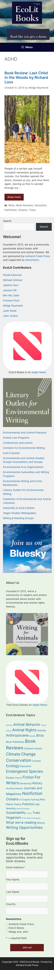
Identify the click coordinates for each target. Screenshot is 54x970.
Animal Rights (24, 730)
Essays (10, 777)
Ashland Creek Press (37, 256)
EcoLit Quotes (11, 453)
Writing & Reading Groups (18, 518)
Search (7, 220)
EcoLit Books (16, 927)
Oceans (22, 209)
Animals (41, 730)
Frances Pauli (11, 300)
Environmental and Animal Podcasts (24, 432)
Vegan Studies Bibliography (19, 513)
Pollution (28, 804)
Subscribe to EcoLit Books (18, 507)
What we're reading (21, 822)
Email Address (15, 867)
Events (18, 778)
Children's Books (33, 748)
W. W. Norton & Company (31, 818)
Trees (32, 209)
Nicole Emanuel (12, 274)
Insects (19, 788)
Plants (9, 804)
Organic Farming (30, 799)
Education (40, 205)
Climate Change (21, 754)
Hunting (10, 788)
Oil (20, 799)
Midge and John (18, 931)
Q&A (37, 804)
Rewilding (11, 808)
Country (10, 904)
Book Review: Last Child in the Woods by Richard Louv (26, 77)
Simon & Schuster (23, 809)
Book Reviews (24, 205)
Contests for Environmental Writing (24, 447)
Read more (14, 197)
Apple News (39, 372)
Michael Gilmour (12, 280)
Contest (36, 760)
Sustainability (16, 812)
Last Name (12, 891)
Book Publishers (15, 741)
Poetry (17, 804)
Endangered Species (24, 771)
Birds (12, 205)
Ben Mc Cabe (11, 295)
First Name (12, 879)
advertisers (32, 259)
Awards (32, 736)
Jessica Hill (9, 290)
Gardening (25, 783)
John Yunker (10, 315)
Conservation (18, 760)
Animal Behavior (26, 724)
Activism (9, 725)
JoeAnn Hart (10, 285)
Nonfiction (10, 209)
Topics (29, 813)
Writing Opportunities (24, 827)
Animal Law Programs (16, 437)
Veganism (13, 817)
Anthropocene (17, 735)
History (37, 783)
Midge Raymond (13, 305)
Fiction (28, 777)
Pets (42, 799)
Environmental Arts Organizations (23, 467)
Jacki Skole (9, 310)
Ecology (12, 766)
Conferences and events (18, 442)
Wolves (41, 822)
